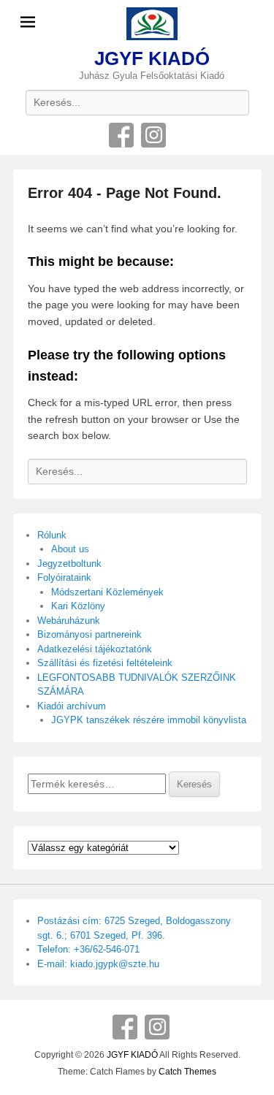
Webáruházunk (68, 620)
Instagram (153, 135)
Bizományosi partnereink (89, 634)
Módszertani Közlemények (107, 592)
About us (70, 548)
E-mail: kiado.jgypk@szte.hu (98, 963)
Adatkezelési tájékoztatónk (94, 649)
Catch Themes (187, 1072)
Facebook (121, 135)
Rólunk (51, 535)
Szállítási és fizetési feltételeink (104, 662)
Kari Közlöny (78, 605)
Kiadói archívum (71, 706)
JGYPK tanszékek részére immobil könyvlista (148, 719)
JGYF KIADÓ (152, 58)
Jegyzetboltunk (69, 563)
